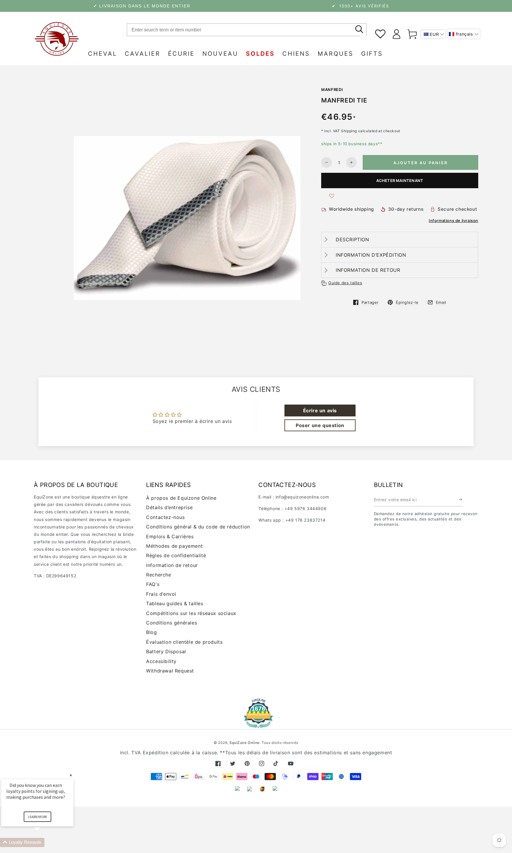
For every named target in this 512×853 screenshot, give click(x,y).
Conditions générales (171, 623)
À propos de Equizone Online (181, 498)
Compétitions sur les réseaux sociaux (191, 613)
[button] (463, 34)
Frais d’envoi (161, 594)
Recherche (158, 575)
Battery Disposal (166, 651)
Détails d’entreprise (169, 507)
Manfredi (332, 89)
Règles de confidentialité (176, 555)
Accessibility (161, 661)
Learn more (37, 816)
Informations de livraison (453, 220)
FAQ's (152, 584)
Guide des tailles (345, 282)
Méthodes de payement (174, 546)
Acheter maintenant (399, 180)
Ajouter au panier (420, 162)
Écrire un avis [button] (320, 410)
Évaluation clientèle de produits (184, 642)
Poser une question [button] (320, 425)
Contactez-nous (165, 517)
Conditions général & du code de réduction (198, 527)
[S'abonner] (461, 499)
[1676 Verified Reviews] (256, 724)
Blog (151, 632)
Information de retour (172, 565)
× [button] (71, 775)
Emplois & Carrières (169, 536)
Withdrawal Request (170, 671)
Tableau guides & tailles (174, 603)
